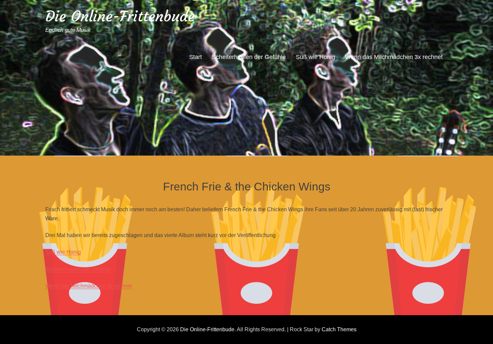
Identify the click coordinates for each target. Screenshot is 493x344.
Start (195, 57)
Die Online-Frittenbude (120, 16)
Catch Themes (339, 329)
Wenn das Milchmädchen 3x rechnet (394, 57)
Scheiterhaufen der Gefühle (249, 57)
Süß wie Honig (315, 57)
